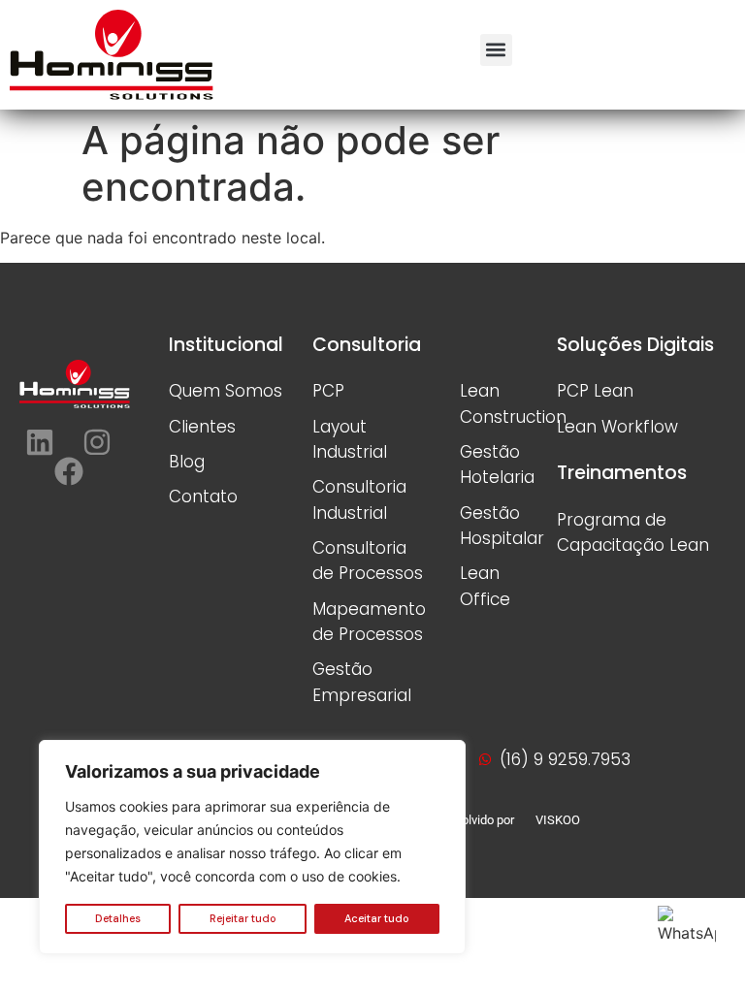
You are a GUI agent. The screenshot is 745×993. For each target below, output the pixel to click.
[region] (252, 847)
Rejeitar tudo (243, 918)
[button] (496, 50)
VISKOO (556, 820)
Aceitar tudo (376, 918)
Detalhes (118, 918)
